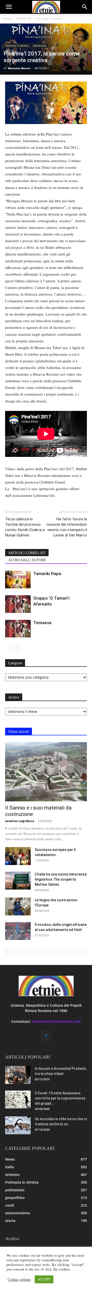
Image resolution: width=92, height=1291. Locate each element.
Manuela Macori (19, 68)
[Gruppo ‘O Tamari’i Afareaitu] (18, 604)
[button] (9, 7)
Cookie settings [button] (19, 1279)
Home (7, 18)
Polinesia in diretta (49, 18)
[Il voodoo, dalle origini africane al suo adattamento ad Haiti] (18, 931)
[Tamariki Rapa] (18, 579)
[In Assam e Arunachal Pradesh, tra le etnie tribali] (18, 1075)
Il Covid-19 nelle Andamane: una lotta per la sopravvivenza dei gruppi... (60, 1098)
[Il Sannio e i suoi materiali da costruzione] (46, 771)
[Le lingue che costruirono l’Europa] (18, 906)
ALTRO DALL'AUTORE (27, 560)
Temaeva (42, 622)
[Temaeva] (18, 628)
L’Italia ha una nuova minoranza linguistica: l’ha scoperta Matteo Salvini (61, 879)
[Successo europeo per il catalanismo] (18, 856)
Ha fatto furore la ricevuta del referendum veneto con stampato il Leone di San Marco (67, 527)
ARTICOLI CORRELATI (26, 553)
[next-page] (16, 648)
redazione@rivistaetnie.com (56, 1021)
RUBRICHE (23, 18)
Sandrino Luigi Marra (19, 821)
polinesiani (40, 45)
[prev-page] (8, 648)
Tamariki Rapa (47, 573)
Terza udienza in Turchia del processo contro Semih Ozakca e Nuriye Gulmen (25, 527)
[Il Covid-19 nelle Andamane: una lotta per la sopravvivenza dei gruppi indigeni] (18, 1099)
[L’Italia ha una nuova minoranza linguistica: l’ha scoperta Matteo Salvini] (18, 881)
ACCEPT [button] (44, 1279)
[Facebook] (46, 1036)
